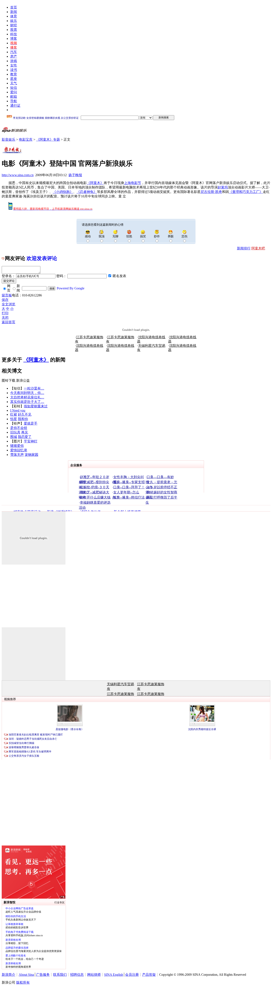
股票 (13, 29)
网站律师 (94, 974)
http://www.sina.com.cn (18, 175)
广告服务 (43, 974)
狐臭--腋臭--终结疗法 (129, 497)
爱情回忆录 (18, 450)
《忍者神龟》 (86, 192)
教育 (13, 74)
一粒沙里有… (34, 388)
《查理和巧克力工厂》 (246, 192)
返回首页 (8, 322)
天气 (13, 83)
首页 (13, 7)
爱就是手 (30, 423)
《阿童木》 (95, 183)
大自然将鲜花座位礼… (27, 397)
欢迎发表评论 (42, 258)
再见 (24, 432)
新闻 (13, 12)
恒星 (13, 419)
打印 (5, 313)
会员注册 (132, 974)
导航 (13, 101)
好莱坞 (223, 187)
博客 (13, 38)
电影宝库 (26, 139)
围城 (13, 437)
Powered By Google (70, 288)
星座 (13, 79)
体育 (13, 16)
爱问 (13, 92)
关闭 (5, 317)
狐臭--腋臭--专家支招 (129, 482)
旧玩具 (15, 432)
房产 (13, 56)
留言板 (7, 295)
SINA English (113, 974)
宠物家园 (31, 454)
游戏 (13, 61)
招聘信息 (77, 974)
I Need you (17, 410)
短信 (13, 87)
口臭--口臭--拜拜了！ (129, 487)
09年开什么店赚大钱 (95, 497)
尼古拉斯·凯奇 (211, 192)
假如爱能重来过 (36, 406)
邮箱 (13, 96)
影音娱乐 (8, 139)
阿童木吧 (258, 248)
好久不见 (24, 414)
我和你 (23, 419)
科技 (13, 34)
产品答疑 (149, 974)
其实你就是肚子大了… (27, 402)
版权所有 (23, 982)
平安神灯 (30, 441)
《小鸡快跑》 (63, 192)
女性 (13, 65)
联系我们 (60, 974)
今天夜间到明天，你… (27, 393)
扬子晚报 (75, 175)
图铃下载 (8, 380)
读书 (13, 70)
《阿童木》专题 (48, 139)
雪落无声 (17, 454)
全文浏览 (8, 304)
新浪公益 (23, 380)
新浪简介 (8, 974)
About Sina (26, 974)
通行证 (15, 105)
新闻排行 (244, 248)
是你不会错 (18, 428)
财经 (13, 25)
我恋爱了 (24, 437)
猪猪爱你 (17, 446)
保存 (5, 300)
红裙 (13, 414)
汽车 (13, 52)
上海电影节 (132, 183)
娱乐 (13, 21)
